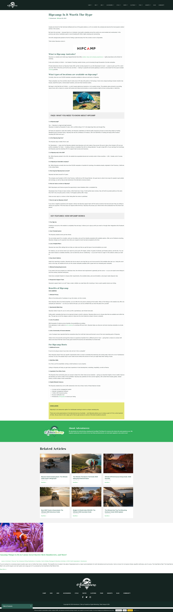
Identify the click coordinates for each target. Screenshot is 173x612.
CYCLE (118, 5)
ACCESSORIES (110, 5)
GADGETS (147, 5)
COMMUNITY (161, 5)
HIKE (96, 5)
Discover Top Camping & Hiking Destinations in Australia (26, 561)
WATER (124, 5)
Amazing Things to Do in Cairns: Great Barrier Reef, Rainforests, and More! (33, 555)
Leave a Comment (6, 561)
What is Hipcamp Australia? (62, 54)
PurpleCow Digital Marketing (91, 604)
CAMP (89, 5)
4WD (102, 5)
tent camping (69, 325)
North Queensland (75, 561)
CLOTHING (132, 5)
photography (62, 396)
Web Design (103, 604)
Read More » (43, 482)
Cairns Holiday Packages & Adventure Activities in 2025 (55, 561)
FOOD (140, 5)
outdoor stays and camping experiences (92, 57)
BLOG (154, 5)
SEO (108, 604)
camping (51, 69)
